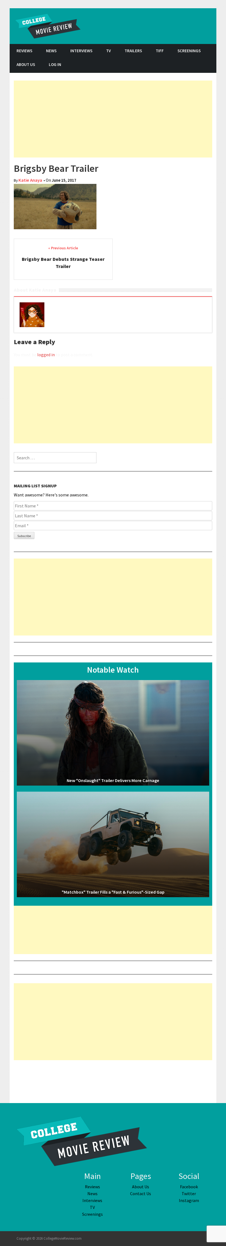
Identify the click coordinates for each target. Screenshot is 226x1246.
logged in (46, 354)
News (51, 50)
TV (108, 50)
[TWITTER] (196, 65)
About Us (26, 64)
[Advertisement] (113, 119)
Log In (55, 64)
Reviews (24, 50)
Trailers (133, 50)
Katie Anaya (30, 180)
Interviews (81, 50)
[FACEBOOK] (182, 65)
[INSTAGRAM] (209, 65)
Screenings (189, 50)
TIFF (160, 50)
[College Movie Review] (82, 1140)
